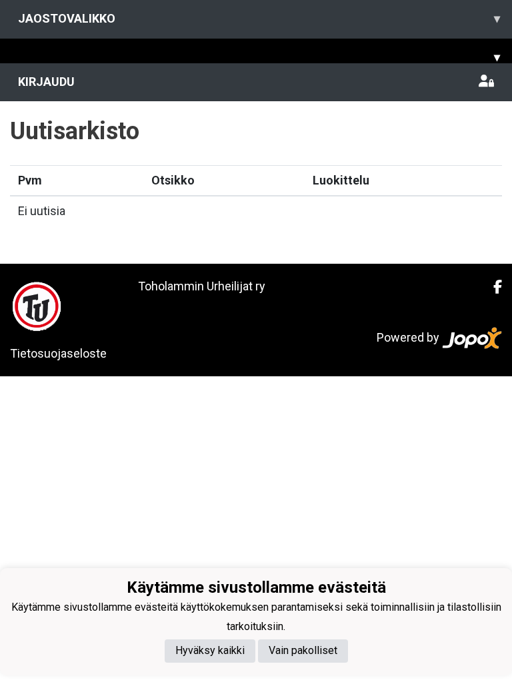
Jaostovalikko (259, 18)
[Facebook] (492, 287)
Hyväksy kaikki (210, 650)
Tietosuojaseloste (58, 353)
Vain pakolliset (303, 650)
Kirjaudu (46, 82)
